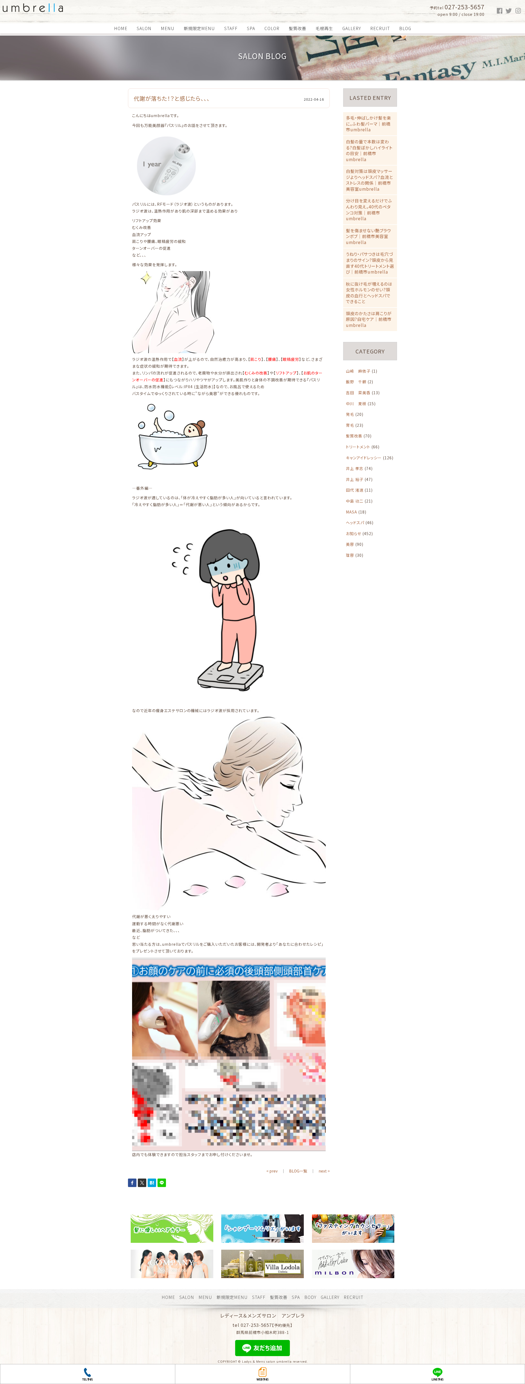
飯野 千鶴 (356, 381)
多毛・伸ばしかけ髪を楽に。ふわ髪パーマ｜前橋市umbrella (368, 123)
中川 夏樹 (356, 403)
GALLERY (351, 28)
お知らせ (353, 533)
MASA (351, 512)
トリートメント (358, 446)
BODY (310, 1297)
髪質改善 (297, 28)
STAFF (231, 28)
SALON (144, 28)
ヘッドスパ (355, 522)
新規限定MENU (199, 28)
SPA (251, 28)
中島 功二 (354, 501)
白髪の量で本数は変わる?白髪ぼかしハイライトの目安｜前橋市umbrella (369, 150)
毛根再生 (324, 28)
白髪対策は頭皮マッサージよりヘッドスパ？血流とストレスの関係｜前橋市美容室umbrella (369, 180)
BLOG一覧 (298, 1171)
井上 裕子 (354, 479)
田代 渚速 (354, 490)
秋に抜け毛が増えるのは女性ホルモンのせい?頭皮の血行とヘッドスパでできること (369, 292)
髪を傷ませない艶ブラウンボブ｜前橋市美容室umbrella (368, 236)
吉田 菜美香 (358, 392)
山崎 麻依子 (358, 371)
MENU (167, 28)
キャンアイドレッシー (364, 457)
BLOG (405, 28)
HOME (120, 28)
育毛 (350, 425)
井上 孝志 (354, 468)
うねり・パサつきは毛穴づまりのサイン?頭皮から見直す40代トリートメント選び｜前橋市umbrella (370, 263)
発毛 (350, 414)
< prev (272, 1171)
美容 (350, 544)
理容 (350, 555)
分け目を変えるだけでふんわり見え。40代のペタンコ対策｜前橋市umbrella (369, 209)
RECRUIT (380, 28)
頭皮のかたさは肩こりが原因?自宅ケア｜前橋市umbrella (369, 319)
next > (324, 1171)
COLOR (271, 28)
